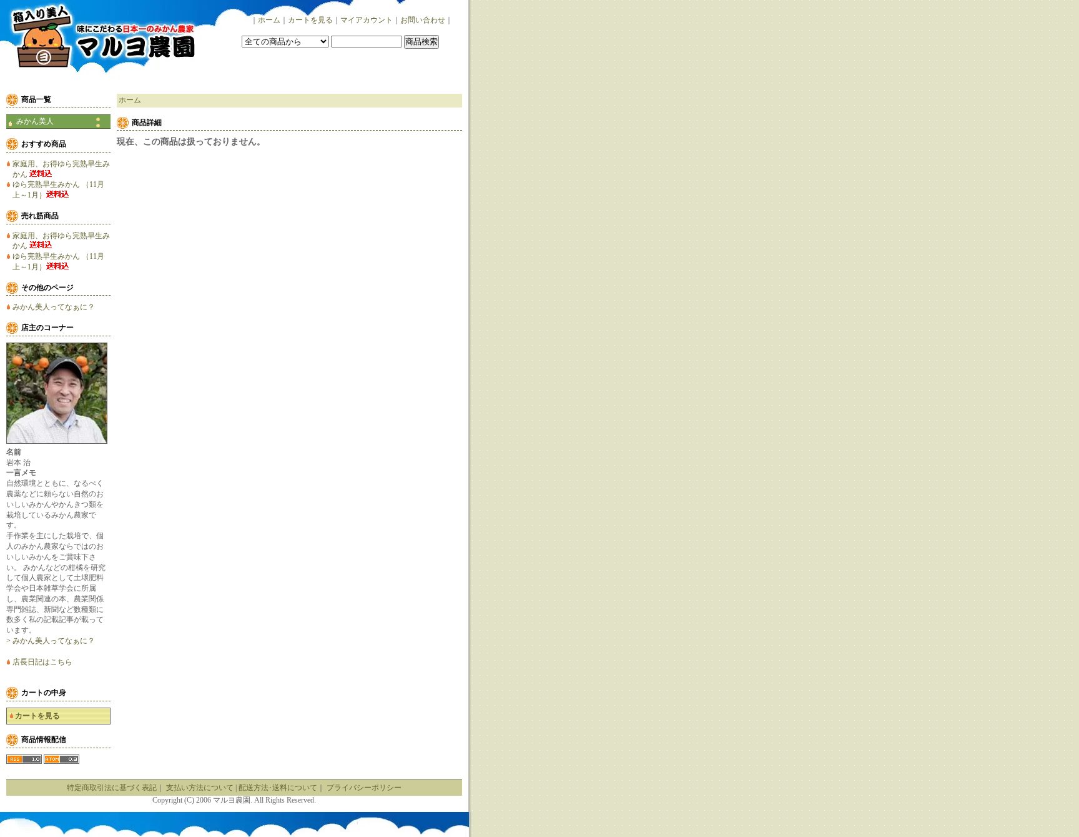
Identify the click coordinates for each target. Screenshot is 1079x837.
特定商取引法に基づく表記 (112, 787)
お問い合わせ (422, 20)
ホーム (269, 20)
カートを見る (310, 20)
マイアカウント (366, 20)
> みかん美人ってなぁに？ (50, 640)
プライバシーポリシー (364, 787)
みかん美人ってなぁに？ (53, 307)
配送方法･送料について (278, 787)
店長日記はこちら (42, 662)
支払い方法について (200, 787)
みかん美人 (35, 121)
